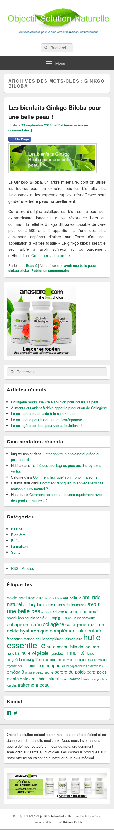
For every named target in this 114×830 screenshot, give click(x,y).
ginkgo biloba (18, 270)
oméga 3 (15, 672)
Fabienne (65, 125)
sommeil (75, 678)
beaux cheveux (56, 611)
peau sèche (44, 672)
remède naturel (45, 678)
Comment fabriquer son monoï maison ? (65, 477)
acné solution (53, 598)
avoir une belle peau (80, 265)
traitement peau (34, 684)
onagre (30, 672)
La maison (19, 546)
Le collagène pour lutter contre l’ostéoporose (46, 419)
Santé (15, 552)
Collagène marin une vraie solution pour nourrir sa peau (55, 401)
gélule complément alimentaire (59, 638)
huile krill (13, 653)
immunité (74, 652)
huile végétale (35, 653)
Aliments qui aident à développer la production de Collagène (59, 407)
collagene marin (24, 624)
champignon (56, 617)
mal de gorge (47, 659)
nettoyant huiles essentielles (84, 666)
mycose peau (15, 666)
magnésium (16, 659)
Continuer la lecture (51, 255)
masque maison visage (92, 659)
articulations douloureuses (66, 604)
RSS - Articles (22, 568)
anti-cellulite (72, 597)
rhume (64, 679)
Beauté (31, 265)
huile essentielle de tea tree (72, 646)
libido (90, 653)
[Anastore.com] (41, 354)
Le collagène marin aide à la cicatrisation (43, 413)
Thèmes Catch (72, 822)
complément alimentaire (76, 630)
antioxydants (34, 604)
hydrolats (56, 653)
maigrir (32, 659)
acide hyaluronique (25, 597)
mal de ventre (67, 659)
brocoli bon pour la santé (25, 617)
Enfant (16, 540)
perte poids (97, 672)
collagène (53, 623)
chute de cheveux (81, 617)
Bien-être (18, 534)
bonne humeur (83, 611)
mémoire (33, 665)
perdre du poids (70, 671)
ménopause (53, 665)
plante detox (19, 678)
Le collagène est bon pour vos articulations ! (46, 425)
